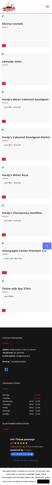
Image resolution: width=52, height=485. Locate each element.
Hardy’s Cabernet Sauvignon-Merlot (26, 137)
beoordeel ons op (21, 454)
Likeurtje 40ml (11, 61)
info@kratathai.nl (23, 356)
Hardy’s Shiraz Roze (15, 175)
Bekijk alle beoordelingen (26, 460)
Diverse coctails (12, 23)
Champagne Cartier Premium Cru (24, 250)
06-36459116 (19, 353)
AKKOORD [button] (43, 481)
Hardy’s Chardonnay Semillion (22, 212)
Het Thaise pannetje (22, 439)
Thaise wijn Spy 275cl (16, 288)
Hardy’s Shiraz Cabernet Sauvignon (25, 99)
